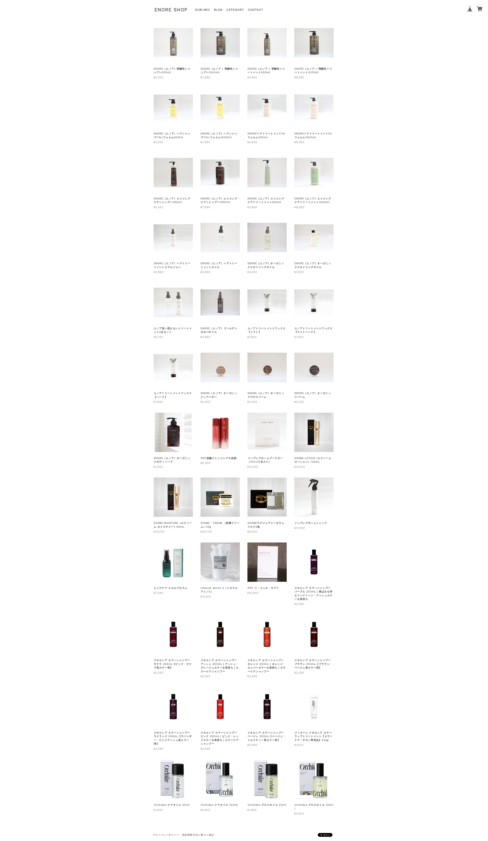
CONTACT (255, 9)
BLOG (218, 9)
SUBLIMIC (202, 9)
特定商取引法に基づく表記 (198, 835)
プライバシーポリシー (165, 835)
